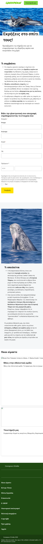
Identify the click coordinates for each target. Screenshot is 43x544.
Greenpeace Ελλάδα (12, 466)
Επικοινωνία (5, 498)
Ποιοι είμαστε (6, 483)
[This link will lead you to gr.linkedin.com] (14, 474)
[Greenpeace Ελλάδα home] (14, 3)
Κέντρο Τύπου (6, 488)
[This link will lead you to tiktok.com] (18, 474)
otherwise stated (9, 540)
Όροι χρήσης (5, 524)
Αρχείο (3, 529)
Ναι (6, 184)
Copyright (5, 519)
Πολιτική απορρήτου (8, 514)
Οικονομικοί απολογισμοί (10, 508)
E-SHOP (4, 503)
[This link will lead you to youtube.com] (6, 474)
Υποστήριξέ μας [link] (31, 3)
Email (3, 142)
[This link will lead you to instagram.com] (10, 474)
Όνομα (3, 122)
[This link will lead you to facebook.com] (2, 474)
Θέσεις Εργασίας (7, 493)
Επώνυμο (4, 131)
